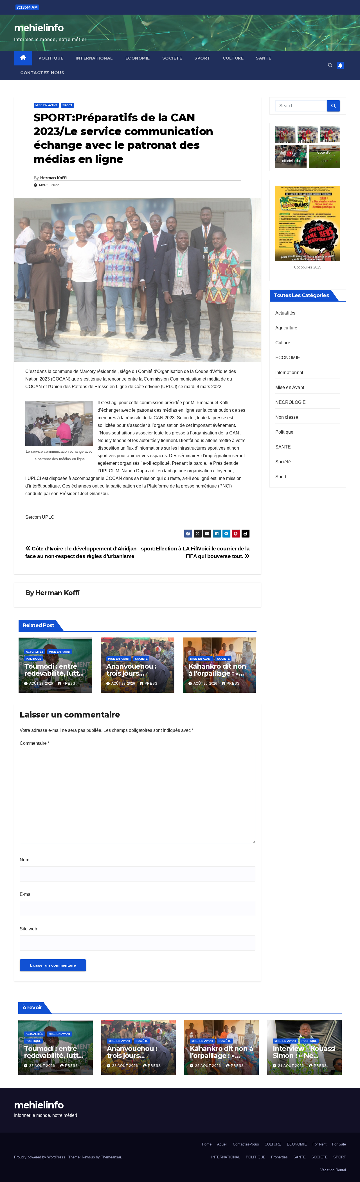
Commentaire (35, 743)
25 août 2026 (208, 1066)
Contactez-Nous (42, 72)
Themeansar (111, 1157)
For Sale (339, 1144)
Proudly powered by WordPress (40, 1157)
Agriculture (286, 327)
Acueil (222, 1144)
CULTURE (233, 58)
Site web (28, 928)
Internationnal (289, 372)
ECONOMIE (137, 58)
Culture (282, 342)
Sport (67, 105)
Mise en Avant (46, 105)
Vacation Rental (333, 1170)
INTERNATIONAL (94, 58)
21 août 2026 (291, 1066)
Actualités (35, 651)
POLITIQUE (51, 58)
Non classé (286, 417)
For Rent (319, 1144)
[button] (330, 65)
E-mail (26, 894)
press (68, 683)
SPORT (202, 58)
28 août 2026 (42, 1066)
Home (207, 1144)
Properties (279, 1157)
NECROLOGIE (290, 402)
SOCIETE (172, 58)
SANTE (263, 58)
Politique (33, 658)
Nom (24, 859)
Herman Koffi (53, 177)
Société (141, 658)
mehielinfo (38, 28)
